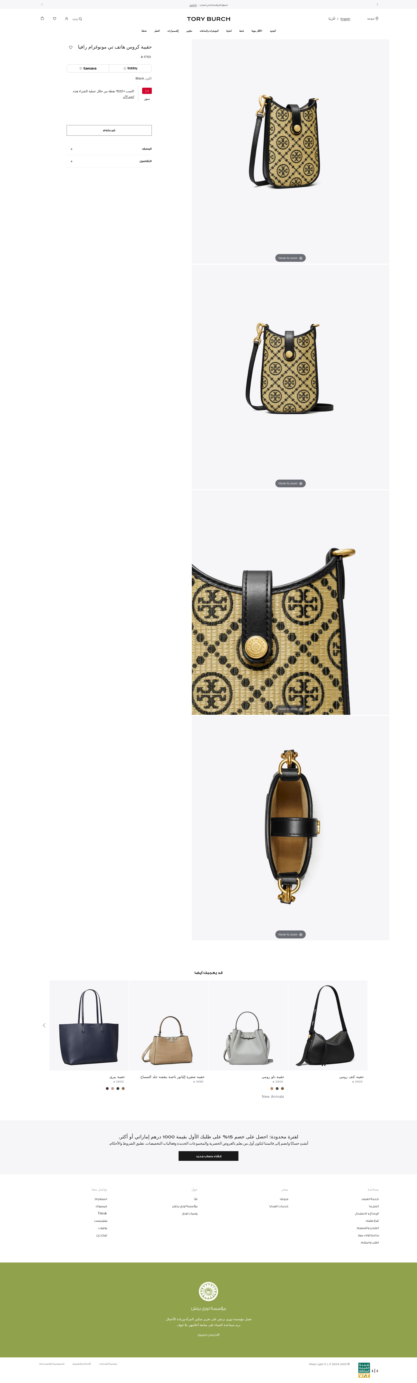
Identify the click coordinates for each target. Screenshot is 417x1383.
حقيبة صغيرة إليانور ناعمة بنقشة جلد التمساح (172, 1077)
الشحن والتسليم (368, 1228)
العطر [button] (157, 31)
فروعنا (370, 18)
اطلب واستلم (370, 1242)
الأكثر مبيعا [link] (256, 31)
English (345, 19)
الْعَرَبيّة (331, 19)
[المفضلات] (54, 19)
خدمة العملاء (370, 1199)
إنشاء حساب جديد (208, 1156)
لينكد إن (102, 1235)
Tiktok (102, 1213)
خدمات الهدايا (278, 1206)
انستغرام (101, 1199)
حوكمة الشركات (108, 1363)
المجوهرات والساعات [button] (209, 31)
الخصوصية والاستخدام (51, 1363)
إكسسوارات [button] (173, 31)
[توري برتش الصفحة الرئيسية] (208, 18)
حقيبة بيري (117, 1077)
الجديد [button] (273, 31)
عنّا (196, 1199)
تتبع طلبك (372, 1220)
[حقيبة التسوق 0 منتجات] (44, 19)
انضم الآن (128, 96)
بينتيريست (100, 1220)
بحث (75, 19)
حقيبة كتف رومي (351, 1077)
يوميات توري (190, 1213)
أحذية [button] (229, 31)
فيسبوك (101, 1206)
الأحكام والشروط (82, 1363)
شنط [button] (241, 31)
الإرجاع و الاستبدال (367, 1213)
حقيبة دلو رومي (273, 1077)
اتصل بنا (374, 1206)
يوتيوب (102, 1228)
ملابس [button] (189, 31)
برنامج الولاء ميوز (368, 1235)
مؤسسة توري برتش (185, 1206)
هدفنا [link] (143, 31)
